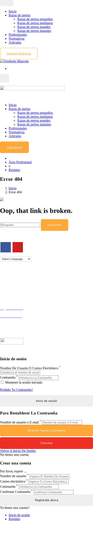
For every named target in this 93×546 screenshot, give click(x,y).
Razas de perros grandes (33, 27)
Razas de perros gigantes (34, 31)
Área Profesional (20, 162)
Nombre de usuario (13, 476)
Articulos (15, 42)
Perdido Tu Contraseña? (16, 390)
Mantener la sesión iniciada (23, 382)
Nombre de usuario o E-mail (19, 422)
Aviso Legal (8, 286)
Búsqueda (54, 225)
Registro (14, 170)
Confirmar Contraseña (15, 492)
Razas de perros (19, 15)
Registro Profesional (14, 312)
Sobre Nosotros (10, 282)
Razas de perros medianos (35, 23)
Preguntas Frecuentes (14, 324)
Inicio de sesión (19, 515)
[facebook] (5, 247)
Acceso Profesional (13, 320)
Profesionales (18, 34)
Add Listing (14, 147)
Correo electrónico (12, 481)
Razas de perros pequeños (35, 19)
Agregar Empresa (19, 54)
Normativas (16, 38)
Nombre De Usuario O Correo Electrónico (29, 368)
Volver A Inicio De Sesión (18, 451)
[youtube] (18, 247)
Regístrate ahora (46, 500)
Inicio (12, 11)
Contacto (6, 278)
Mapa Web (7, 294)
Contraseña (7, 377)
